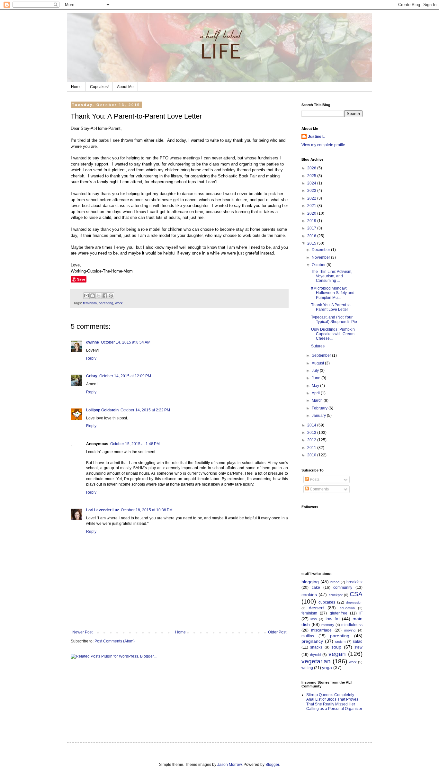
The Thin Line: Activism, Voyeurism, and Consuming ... (331, 276)
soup (336, 647)
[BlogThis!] (92, 295)
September (322, 355)
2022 (312, 198)
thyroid (315, 655)
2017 (312, 228)
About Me (125, 87)
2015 (312, 243)
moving (349, 630)
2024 (312, 183)
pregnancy (312, 641)
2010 (312, 455)
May (316, 385)
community (342, 587)
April (316, 393)
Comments (319, 489)
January (319, 415)
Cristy (91, 376)
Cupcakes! (99, 87)
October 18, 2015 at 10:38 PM (147, 510)
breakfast (354, 582)
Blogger (272, 764)
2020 (312, 213)
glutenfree (338, 613)
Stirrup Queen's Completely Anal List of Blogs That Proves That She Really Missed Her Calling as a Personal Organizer (334, 702)
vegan (337, 653)
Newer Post (82, 632)
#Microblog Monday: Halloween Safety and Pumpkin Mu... (332, 293)
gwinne (92, 342)
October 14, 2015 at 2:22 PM (145, 410)
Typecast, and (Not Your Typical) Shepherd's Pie (334, 319)
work (119, 303)
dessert (316, 607)
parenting (106, 303)
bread (334, 582)
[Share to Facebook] (105, 295)
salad (358, 641)
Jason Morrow (229, 764)
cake (316, 587)
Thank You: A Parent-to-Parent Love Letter (331, 307)
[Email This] (86, 295)
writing (307, 668)
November (321, 257)
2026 (312, 168)
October (319, 265)
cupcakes (326, 602)
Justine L (316, 136)
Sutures (318, 346)
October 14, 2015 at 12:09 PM (125, 376)
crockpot (336, 595)
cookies (309, 594)
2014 (312, 425)
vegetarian (316, 661)
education (347, 608)
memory (327, 625)
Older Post (277, 632)
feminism (90, 303)
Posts (314, 479)
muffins (307, 636)
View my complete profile (323, 145)
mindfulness (352, 625)
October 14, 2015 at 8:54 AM (125, 342)
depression (354, 602)
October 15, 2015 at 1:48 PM (135, 444)
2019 (312, 221)
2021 (312, 205)
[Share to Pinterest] (111, 295)
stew (358, 647)
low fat (333, 618)
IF (361, 613)
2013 (312, 432)
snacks (316, 647)
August (318, 363)
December (321, 249)
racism (340, 641)
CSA (356, 594)
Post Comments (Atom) (114, 641)
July (316, 370)
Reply (91, 358)
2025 (312, 176)
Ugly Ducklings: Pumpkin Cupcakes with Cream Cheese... (333, 334)
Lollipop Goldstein (102, 410)
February (320, 408)
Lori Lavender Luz (102, 510)
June (316, 378)
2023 (312, 190)
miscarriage (321, 630)
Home (76, 87)
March (318, 400)
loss (313, 619)
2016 (312, 236)
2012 (312, 440)
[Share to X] (98, 295)
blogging (310, 581)
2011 (312, 447)
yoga (327, 667)
